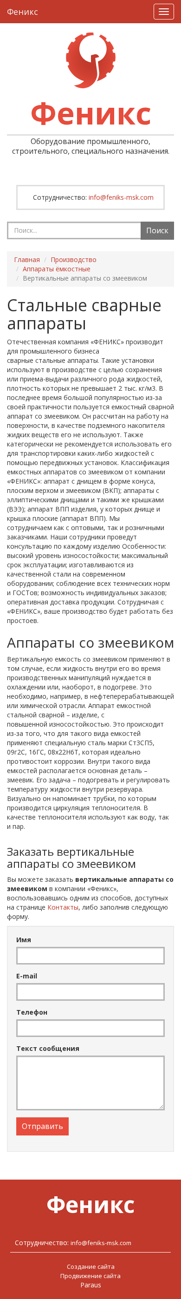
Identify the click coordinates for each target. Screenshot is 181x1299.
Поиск (157, 230)
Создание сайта (91, 1266)
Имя (23, 939)
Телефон (31, 1012)
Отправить (42, 1126)
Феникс (22, 11)
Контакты (62, 907)
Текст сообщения (47, 1048)
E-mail (26, 975)
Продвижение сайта (90, 1276)
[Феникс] (91, 60)
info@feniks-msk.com (121, 197)
